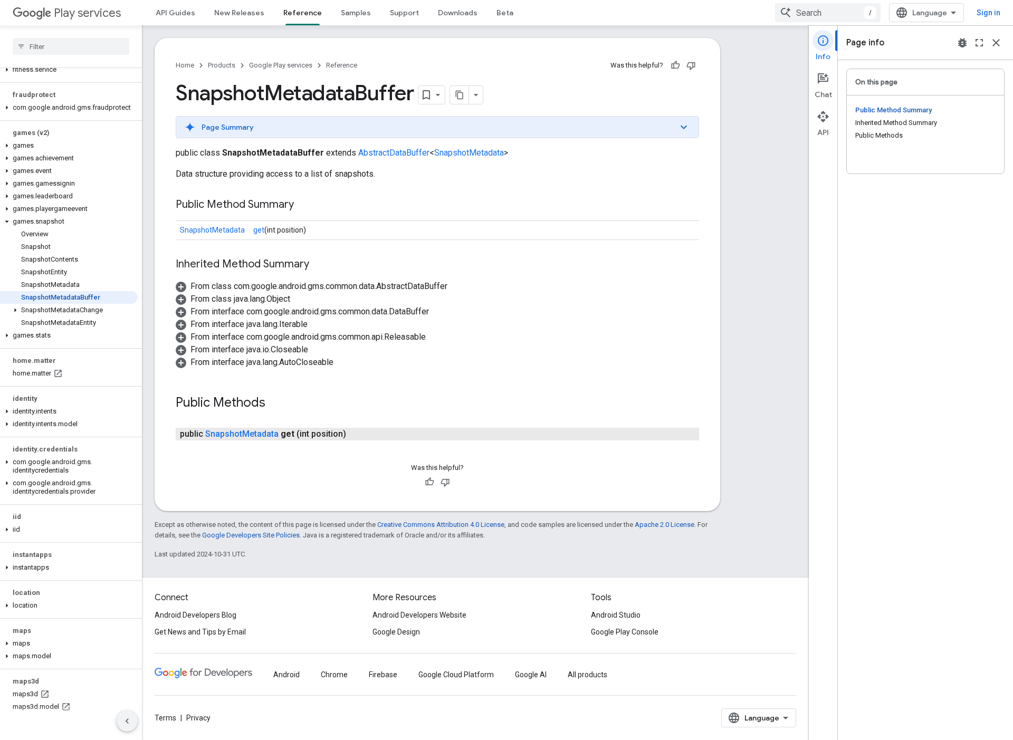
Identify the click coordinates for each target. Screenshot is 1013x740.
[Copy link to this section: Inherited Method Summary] (319, 264)
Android (286, 674)
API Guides (175, 12)
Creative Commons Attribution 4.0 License (440, 524)
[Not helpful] (691, 65)
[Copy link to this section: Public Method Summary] (304, 205)
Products (221, 65)
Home (185, 65)
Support (404, 12)
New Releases (239, 12)
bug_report (962, 42)
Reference (302, 12)
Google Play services (280, 65)
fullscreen (979, 42)
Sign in (988, 12)
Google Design (396, 632)
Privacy (198, 718)
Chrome (334, 674)
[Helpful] (675, 65)
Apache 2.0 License (664, 524)
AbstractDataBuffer (393, 153)
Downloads (457, 12)
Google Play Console (624, 632)
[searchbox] (71, 46)
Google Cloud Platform (456, 674)
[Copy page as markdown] (459, 95)
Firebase (383, 674)
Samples (356, 12)
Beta (504, 12)
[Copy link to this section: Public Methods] (275, 403)
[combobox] (828, 12)
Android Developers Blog (195, 615)
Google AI (531, 674)
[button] (69, 69)
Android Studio (616, 615)
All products (587, 674)
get (258, 230)
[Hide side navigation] (127, 721)
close (996, 42)
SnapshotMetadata (469, 153)
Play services (87, 13)
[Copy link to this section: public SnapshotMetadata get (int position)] (356, 434)
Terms (165, 718)
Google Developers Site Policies (251, 535)
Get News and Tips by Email (200, 632)
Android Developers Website (419, 615)
